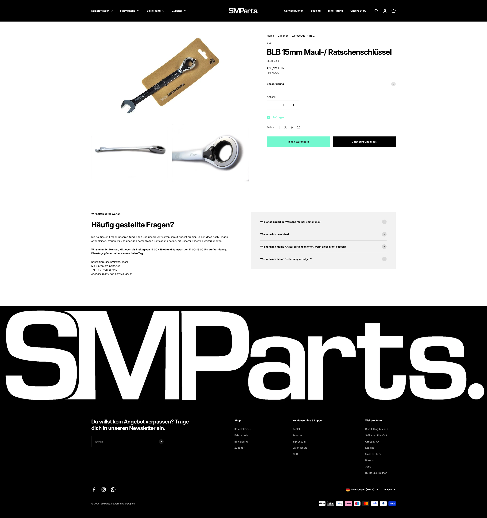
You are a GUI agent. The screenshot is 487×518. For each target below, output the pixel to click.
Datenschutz (300, 447)
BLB (269, 42)
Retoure (297, 435)
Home (270, 35)
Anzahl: (271, 96)
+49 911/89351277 (106, 269)
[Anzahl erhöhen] (293, 105)
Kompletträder (100, 10)
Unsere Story (358, 10)
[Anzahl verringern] (272, 105)
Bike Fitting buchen (376, 429)
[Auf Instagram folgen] (103, 489)
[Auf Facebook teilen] (279, 127)
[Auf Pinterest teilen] (292, 127)
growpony (130, 503)
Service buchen (293, 10)
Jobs (368, 466)
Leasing (316, 10)
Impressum (299, 441)
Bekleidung (154, 10)
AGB (295, 453)
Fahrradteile (127, 10)
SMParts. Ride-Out (376, 435)
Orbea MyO (372, 441)
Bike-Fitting (335, 10)
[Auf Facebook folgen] (93, 489)
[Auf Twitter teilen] (285, 127)
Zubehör (177, 10)
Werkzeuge (298, 35)
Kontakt (297, 429)
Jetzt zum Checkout (364, 141)
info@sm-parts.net (109, 265)
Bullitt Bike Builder (376, 472)
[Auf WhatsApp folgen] (113, 489)
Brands (369, 460)
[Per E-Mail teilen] (298, 127)
